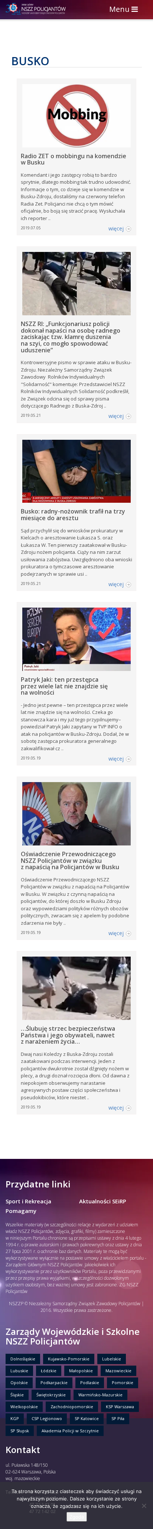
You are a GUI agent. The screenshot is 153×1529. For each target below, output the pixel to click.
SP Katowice (87, 1418)
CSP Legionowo (47, 1418)
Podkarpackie (54, 1382)
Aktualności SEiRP (102, 1201)
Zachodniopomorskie (72, 1406)
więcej (116, 228)
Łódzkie (48, 1370)
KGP (14, 1418)
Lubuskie (19, 1370)
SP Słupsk (19, 1430)
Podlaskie (89, 1382)
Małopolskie (81, 1370)
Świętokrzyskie (51, 1394)
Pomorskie (122, 1382)
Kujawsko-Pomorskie (68, 1359)
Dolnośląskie (22, 1359)
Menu (125, 10)
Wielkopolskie (24, 1406)
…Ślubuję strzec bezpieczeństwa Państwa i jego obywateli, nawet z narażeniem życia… (68, 1035)
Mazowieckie (118, 1370)
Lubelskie (111, 1359)
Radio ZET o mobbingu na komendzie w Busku (73, 159)
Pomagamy (21, 1210)
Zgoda (76, 1517)
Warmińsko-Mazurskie (100, 1394)
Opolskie (19, 1382)
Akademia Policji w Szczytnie (70, 1430)
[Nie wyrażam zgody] (143, 1505)
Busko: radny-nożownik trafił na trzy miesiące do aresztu (73, 514)
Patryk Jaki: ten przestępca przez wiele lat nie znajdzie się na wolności (64, 686)
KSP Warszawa (120, 1406)
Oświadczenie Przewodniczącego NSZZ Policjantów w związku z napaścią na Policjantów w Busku (70, 860)
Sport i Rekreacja (28, 1201)
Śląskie (17, 1394)
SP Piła (117, 1418)
